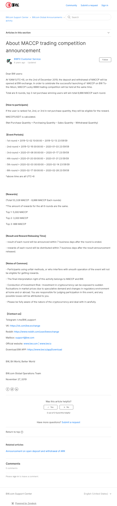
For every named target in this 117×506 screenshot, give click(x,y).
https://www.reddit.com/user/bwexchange (36, 331)
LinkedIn (16, 389)
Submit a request (89, 5)
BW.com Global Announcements (47, 17)
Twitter (12, 389)
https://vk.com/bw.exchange (25, 325)
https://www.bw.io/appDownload (44, 349)
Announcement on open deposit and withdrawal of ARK (35, 451)
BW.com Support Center (17, 17)
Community (71, 5)
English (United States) (96, 493)
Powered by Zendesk (25, 503)
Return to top (13, 431)
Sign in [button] (104, 5)
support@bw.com (24, 337)
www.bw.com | (32, 343)
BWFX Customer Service (27, 59)
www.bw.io (45, 343)
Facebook (8, 389)
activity (9, 20)
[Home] (12, 6)
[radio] (50, 407)
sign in (16, 476)
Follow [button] (105, 59)
